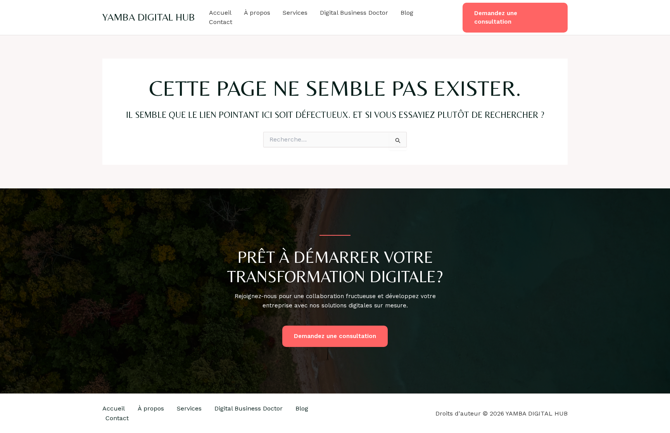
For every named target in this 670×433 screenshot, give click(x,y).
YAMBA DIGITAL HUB (148, 17)
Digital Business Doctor (354, 12)
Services (295, 12)
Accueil (220, 12)
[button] (515, 18)
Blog (407, 12)
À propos (257, 12)
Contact (220, 22)
